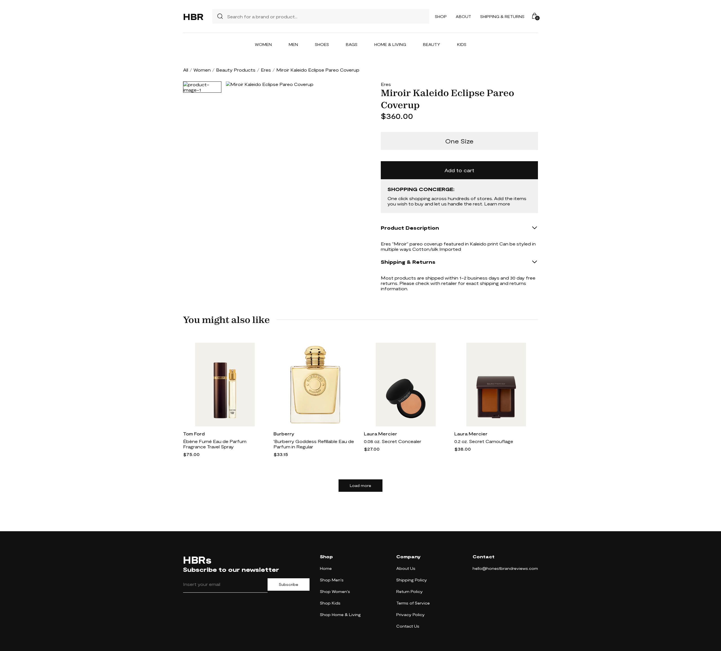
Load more (360, 485)
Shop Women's (335, 591)
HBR (193, 16)
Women (263, 44)
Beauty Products (235, 69)
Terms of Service (413, 603)
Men (293, 44)
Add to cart (459, 170)
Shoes (322, 44)
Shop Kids (330, 603)
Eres (266, 69)
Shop (441, 16)
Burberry (283, 433)
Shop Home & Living (340, 614)
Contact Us (407, 626)
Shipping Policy (411, 579)
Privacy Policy (410, 614)
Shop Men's (332, 579)
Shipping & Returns (502, 16)
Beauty (431, 44)
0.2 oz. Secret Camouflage (483, 441)
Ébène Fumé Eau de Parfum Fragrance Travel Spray (214, 444)
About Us (405, 568)
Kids (461, 44)
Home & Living (390, 44)
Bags (351, 44)
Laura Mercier (380, 433)
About (463, 16)
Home (326, 568)
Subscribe (288, 584)
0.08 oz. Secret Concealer (392, 441)
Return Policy (409, 591)
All (185, 69)
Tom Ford (194, 433)
